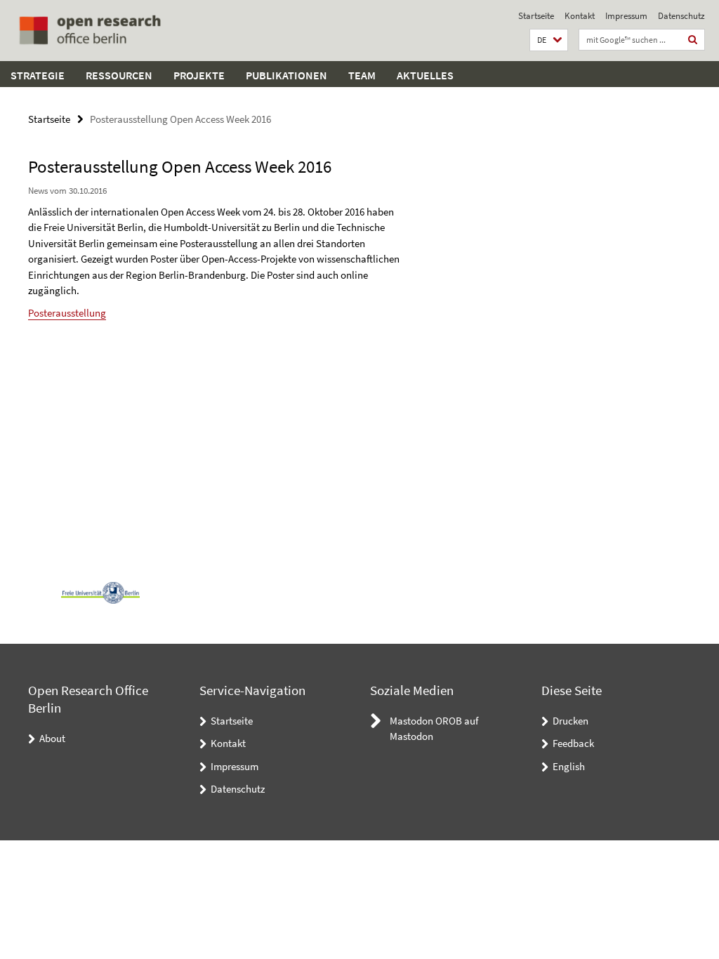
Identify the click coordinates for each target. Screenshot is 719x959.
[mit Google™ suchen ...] (693, 39)
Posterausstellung (67, 312)
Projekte (199, 75)
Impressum (626, 16)
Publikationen (286, 75)
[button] (548, 40)
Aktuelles (425, 75)
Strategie (38, 75)
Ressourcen (119, 75)
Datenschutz (681, 16)
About (52, 738)
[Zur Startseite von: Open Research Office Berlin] (90, 30)
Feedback (573, 743)
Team (362, 75)
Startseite (536, 16)
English (569, 766)
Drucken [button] (570, 720)
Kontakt (580, 16)
